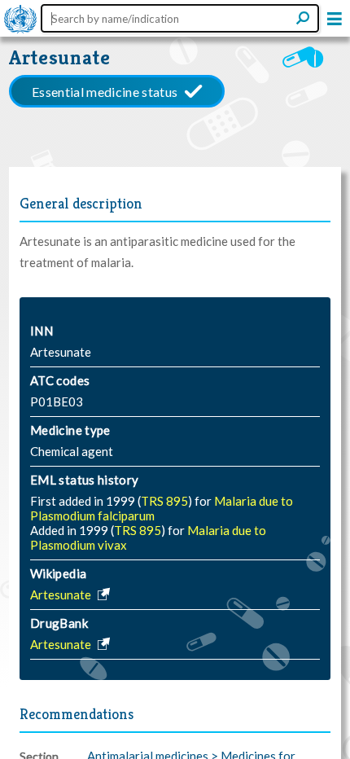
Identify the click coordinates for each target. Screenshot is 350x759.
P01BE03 (56, 401)
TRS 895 (164, 501)
